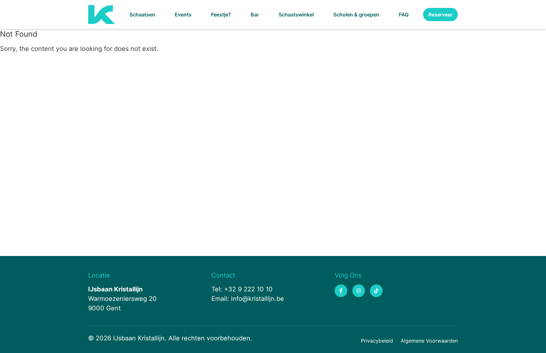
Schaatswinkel (296, 14)
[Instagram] (358, 290)
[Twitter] (376, 290)
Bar (255, 14)
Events (183, 14)
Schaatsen (142, 14)
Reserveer (440, 14)
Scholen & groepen (356, 14)
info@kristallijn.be (257, 298)
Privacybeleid (377, 341)
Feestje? (221, 14)
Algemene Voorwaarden (429, 341)
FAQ (404, 14)
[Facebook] (341, 290)
